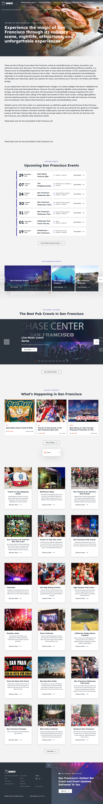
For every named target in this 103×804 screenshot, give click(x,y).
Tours (55, 2)
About (21, 778)
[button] (100, 3)
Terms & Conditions (25, 786)
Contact (22, 781)
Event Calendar (77, 2)
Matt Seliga (10, 431)
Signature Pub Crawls (28, 2)
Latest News (23, 775)
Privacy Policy (39, 786)
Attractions (64, 2)
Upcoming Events (44, 2)
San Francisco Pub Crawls (12, 775)
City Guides (89, 2)
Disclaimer (23, 783)
